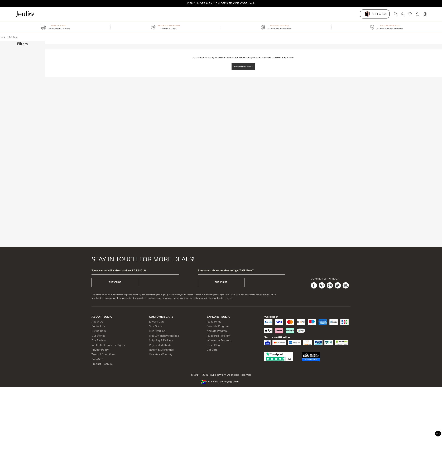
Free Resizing (157, 331)
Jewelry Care (156, 321)
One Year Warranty (160, 354)
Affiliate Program (217, 331)
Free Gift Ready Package (164, 335)
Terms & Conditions (103, 354)
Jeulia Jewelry (217, 374)
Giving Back (99, 331)
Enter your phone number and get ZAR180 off (226, 270)
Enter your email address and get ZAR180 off (119, 270)
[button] (221, 381)
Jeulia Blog (213, 345)
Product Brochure (102, 364)
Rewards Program (218, 326)
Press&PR (97, 359)
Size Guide (155, 326)
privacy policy (266, 294)
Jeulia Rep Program (218, 335)
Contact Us (98, 326)
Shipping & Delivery (161, 340)
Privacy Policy (100, 349)
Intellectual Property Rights (108, 345)
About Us (97, 321)
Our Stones (98, 335)
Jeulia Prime (214, 321)
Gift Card (212, 349)
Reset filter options (243, 66)
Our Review (99, 340)
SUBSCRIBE (115, 282)
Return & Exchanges (161, 349)
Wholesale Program (219, 340)
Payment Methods (160, 345)
